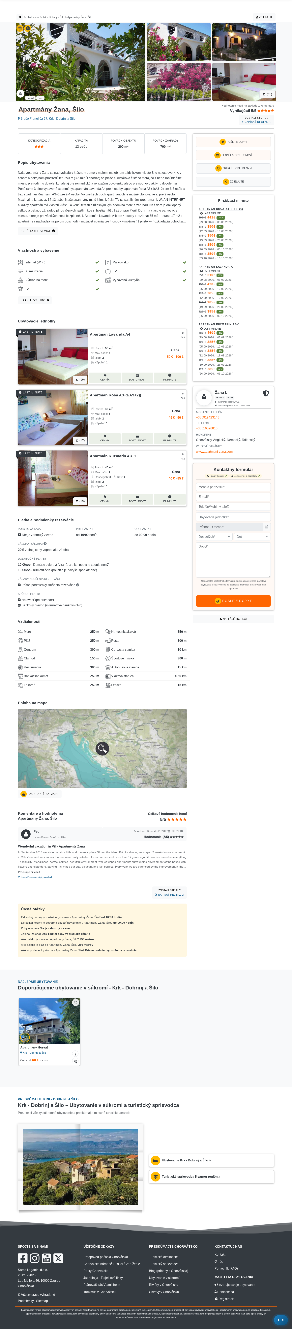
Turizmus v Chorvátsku (99, 1292)
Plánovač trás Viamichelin (101, 1284)
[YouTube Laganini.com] (46, 1258)
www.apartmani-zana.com (214, 451)
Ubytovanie (32, 17)
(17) (81, 440)
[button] (102, 748)
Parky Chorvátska (95, 1271)
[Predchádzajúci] (25, 1021)
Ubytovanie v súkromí (164, 1277)
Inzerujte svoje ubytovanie (236, 1284)
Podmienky (26, 1301)
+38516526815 (207, 428)
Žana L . (31, 91)
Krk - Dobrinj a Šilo (53, 17)
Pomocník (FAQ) (226, 1268)
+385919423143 (207, 417)
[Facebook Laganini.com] (22, 1258)
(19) (81, 379)
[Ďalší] (73, 1021)
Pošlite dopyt (237, 141)
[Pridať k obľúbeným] (75, 1002)
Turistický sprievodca (164, 1264)
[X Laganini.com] (58, 1258)
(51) (269, 94)
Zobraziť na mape (43, 793)
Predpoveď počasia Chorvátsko (105, 1257)
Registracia (226, 1299)
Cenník (104, 379)
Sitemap (42, 1301)
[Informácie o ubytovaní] (75, 1053)
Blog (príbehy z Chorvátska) (168, 1271)
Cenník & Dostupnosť (236, 155)
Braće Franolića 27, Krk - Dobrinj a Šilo (47, 118)
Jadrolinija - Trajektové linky (103, 1277)
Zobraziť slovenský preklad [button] (35, 877)
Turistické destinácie (163, 1257)
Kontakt (220, 1254)
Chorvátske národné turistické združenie (111, 1264)
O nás (219, 1261)
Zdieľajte (265, 17)
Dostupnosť (137, 379)
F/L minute (169, 379)
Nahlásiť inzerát (235, 618)
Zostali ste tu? (258, 119)
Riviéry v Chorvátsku (163, 1284)
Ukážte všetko (33, 300)
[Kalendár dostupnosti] (75, 1061)
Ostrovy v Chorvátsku (164, 1292)
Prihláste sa (225, 1292)
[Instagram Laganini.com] (34, 1258)
